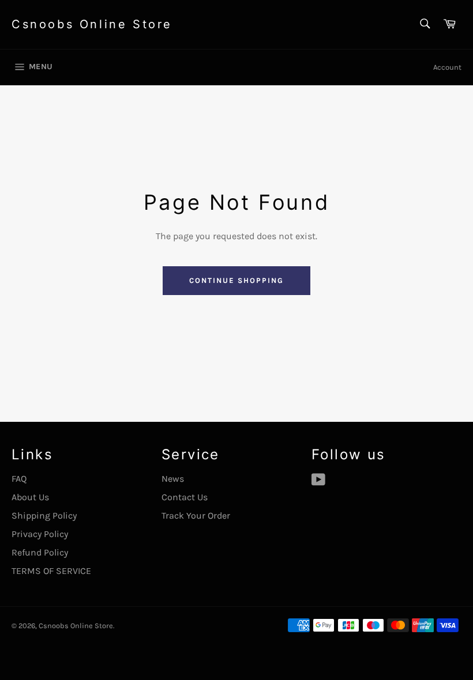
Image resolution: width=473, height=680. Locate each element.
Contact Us (185, 497)
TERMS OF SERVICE (51, 570)
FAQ (19, 478)
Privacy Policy (40, 533)
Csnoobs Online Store (92, 24)
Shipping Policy (44, 515)
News (173, 478)
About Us (30, 497)
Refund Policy (40, 552)
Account (447, 67)
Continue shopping (236, 280)
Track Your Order (196, 515)
